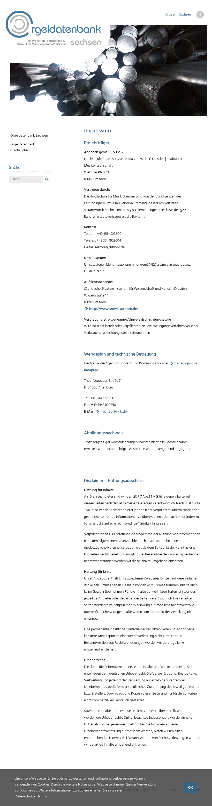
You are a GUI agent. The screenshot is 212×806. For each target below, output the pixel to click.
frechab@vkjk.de (113, 412)
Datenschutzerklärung (31, 797)
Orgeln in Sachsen (178, 14)
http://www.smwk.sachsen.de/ (113, 309)
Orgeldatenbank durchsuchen (22, 147)
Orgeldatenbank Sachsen (29, 136)
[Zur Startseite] (57, 36)
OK (190, 788)
